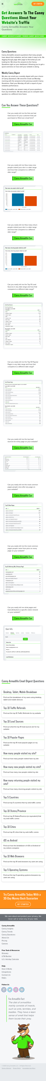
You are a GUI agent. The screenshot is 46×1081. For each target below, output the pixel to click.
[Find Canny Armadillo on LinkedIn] (22, 990)
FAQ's (4, 978)
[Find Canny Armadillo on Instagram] (16, 990)
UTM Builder (6, 956)
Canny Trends (22, 36)
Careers (5, 943)
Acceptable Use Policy (28, 1068)
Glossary (5, 953)
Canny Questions (36, 36)
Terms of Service (6, 1068)
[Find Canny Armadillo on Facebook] (4, 990)
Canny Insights (9, 36)
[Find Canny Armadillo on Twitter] (10, 990)
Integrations (6, 972)
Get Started (38, 4)
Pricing (4, 940)
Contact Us (6, 975)
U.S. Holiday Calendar (10, 959)
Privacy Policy (17, 1068)
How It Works (7, 969)
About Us (5, 937)
